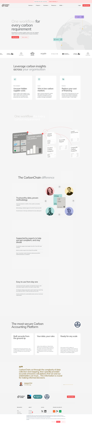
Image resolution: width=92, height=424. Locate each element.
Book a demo (25, 37)
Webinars (19, 412)
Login (79, 5)
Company (30, 410)
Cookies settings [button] (53, 421)
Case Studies (19, 413)
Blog (18, 410)
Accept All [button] (58, 421)
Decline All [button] (63, 421)
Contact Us (31, 413)
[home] (5, 5)
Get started (86, 5)
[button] (31, 5)
